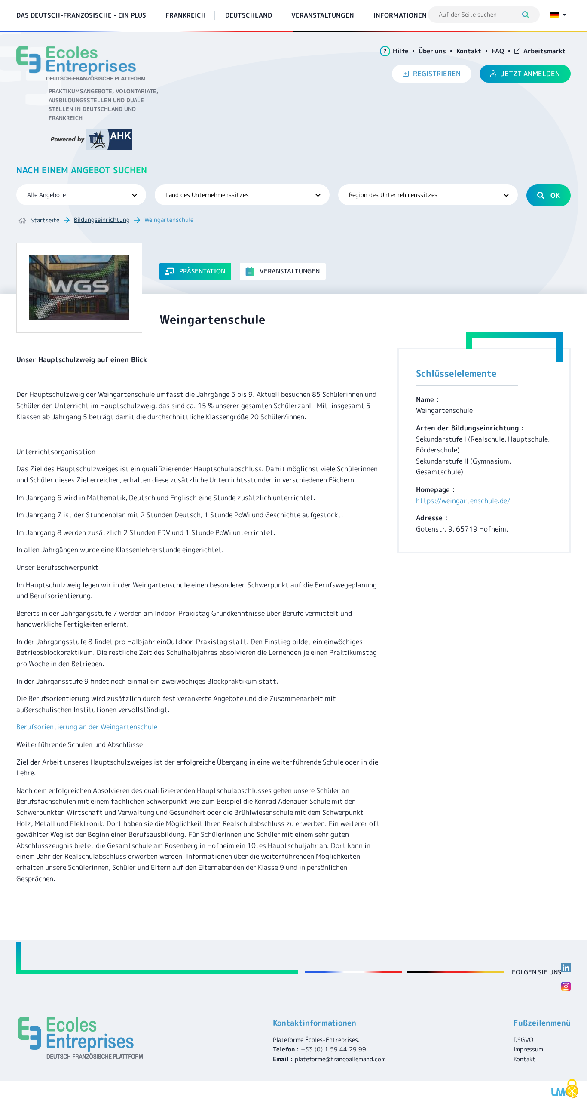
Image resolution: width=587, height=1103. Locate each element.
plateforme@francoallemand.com (340, 1059)
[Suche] (530, 15)
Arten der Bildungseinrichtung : (470, 428)
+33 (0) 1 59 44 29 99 (333, 1049)
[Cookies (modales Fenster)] (572, 1089)
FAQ (498, 50)
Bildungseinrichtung (102, 219)
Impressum (528, 1049)
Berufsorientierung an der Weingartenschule (86, 726)
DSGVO (523, 1039)
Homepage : (435, 489)
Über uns (432, 50)
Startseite (45, 220)
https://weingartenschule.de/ (463, 500)
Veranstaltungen (322, 15)
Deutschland (248, 15)
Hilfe (395, 50)
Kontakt (468, 50)
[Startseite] (84, 63)
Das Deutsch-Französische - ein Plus (81, 15)
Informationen (400, 15)
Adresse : (432, 517)
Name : (427, 399)
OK (555, 195)
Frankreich (185, 15)
